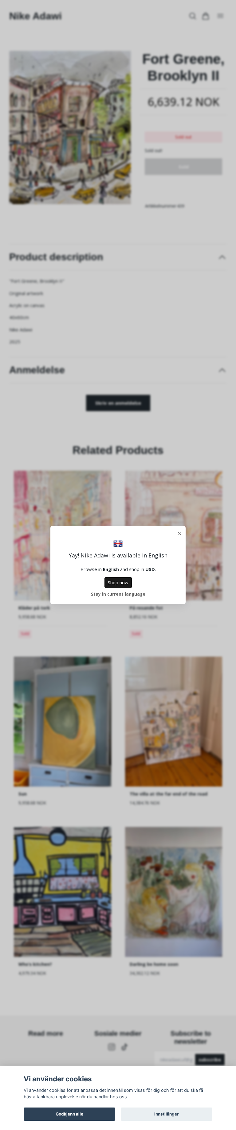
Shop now (118, 582)
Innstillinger (166, 1114)
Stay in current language (118, 594)
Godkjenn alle (69, 1114)
